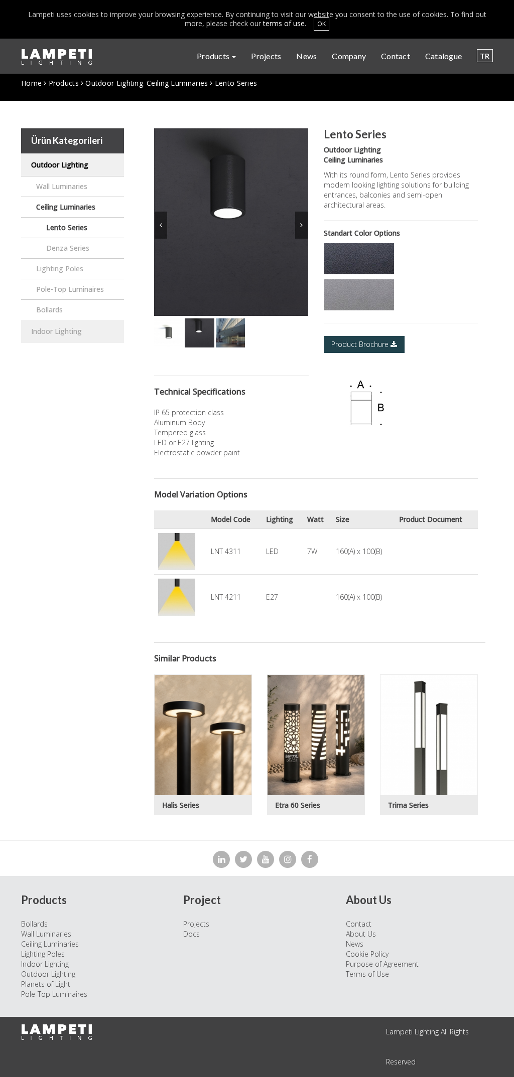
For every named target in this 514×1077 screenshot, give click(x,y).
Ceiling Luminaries (177, 83)
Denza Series (67, 248)
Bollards (49, 309)
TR (484, 56)
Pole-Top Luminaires (70, 289)
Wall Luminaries (61, 186)
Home (31, 83)
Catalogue (443, 56)
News (306, 56)
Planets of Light (45, 984)
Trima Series (408, 805)
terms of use (284, 23)
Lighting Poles (59, 268)
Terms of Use (367, 974)
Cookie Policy (367, 954)
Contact (395, 56)
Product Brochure (361, 344)
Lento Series (66, 227)
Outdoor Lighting (114, 83)
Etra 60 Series (297, 805)
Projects (266, 56)
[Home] (60, 57)
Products (214, 56)
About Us (361, 934)
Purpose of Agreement (382, 964)
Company (349, 56)
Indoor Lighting (56, 331)
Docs (191, 934)
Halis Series (180, 805)
